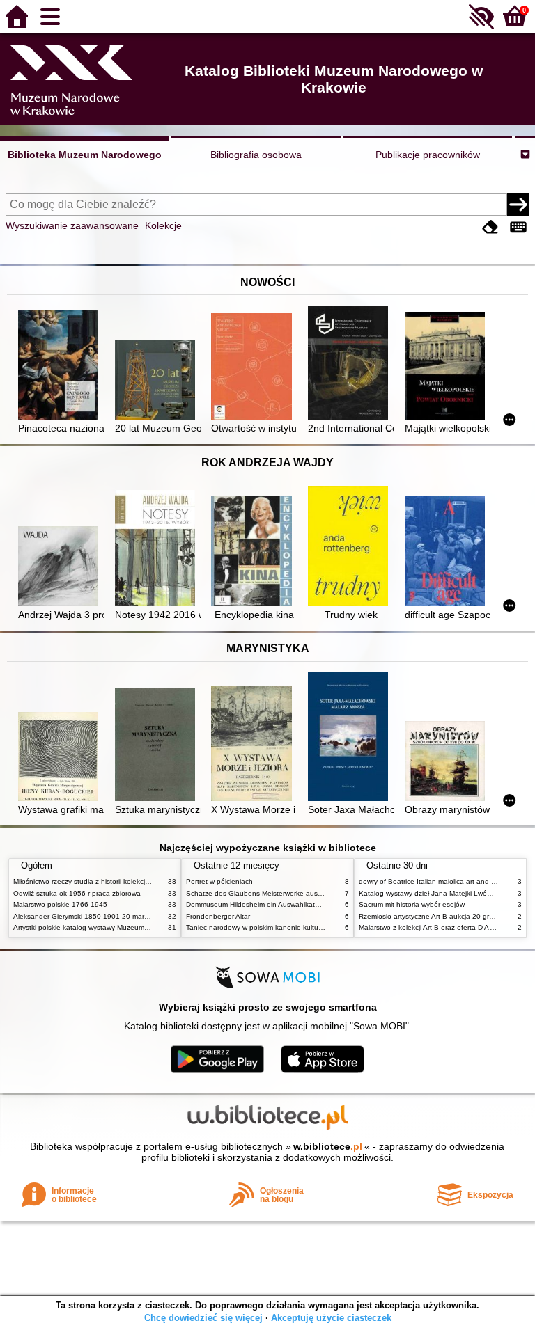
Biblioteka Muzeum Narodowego (85, 154)
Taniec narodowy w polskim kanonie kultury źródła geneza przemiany (296, 927)
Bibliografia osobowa (256, 154)
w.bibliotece (327, 1146)
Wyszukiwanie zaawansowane (72, 225)
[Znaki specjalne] (518, 227)
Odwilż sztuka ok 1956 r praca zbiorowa (77, 893)
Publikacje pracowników (427, 154)
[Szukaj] (518, 204)
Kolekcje (163, 225)
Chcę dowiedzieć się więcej (203, 1318)
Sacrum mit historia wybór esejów (412, 904)
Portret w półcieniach (219, 881)
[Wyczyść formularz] (490, 227)
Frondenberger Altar (218, 916)
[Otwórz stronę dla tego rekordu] (61, 366)
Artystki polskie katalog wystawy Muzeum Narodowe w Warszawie (117, 927)
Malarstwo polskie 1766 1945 (60, 904)
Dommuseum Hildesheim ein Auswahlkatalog (257, 904)
